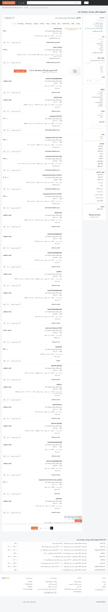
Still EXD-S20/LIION (56, 365)
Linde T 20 (102, 543)
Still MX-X (59, 271)
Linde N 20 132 (58, 28)
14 (41, 528)
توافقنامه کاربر (55, 522)
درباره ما (104, 581)
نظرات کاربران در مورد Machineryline (73, 589)
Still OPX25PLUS (57, 404)
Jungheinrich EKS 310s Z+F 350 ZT (52, 175)
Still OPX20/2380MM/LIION (54, 234)
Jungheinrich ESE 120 (55, 116)
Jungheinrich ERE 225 (100, 550)
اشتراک (78, 520)
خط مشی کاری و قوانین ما (64, 522)
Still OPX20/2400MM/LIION (54, 290)
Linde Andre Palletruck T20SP (53, 328)
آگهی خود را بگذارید (20, 71)
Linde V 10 (102, 546)
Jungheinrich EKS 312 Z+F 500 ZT (52, 194)
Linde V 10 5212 (57, 47)
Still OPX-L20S (58, 97)
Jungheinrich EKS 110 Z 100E (53, 137)
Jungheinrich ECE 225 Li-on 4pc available (50, 480)
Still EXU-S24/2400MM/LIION (54, 461)
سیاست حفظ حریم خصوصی (75, 584)
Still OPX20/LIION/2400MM (54, 442)
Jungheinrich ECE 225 (100, 569)
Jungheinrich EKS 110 (100, 566)
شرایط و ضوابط (77, 581)
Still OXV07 (59, 498)
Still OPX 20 (102, 556)
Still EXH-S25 (58, 212)
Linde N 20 (102, 563)
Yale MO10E (58, 347)
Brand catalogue (77, 591)
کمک (105, 584)
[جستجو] (80, 3)
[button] (8, 42)
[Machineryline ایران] (98, 2)
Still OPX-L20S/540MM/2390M (54, 78)
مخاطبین (104, 586)
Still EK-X (59, 384)
